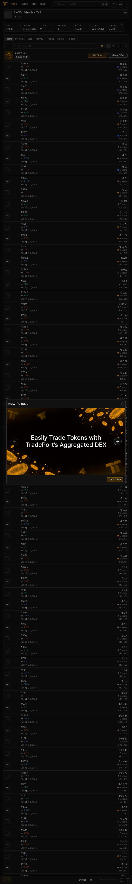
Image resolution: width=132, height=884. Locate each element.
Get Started (115, 479)
